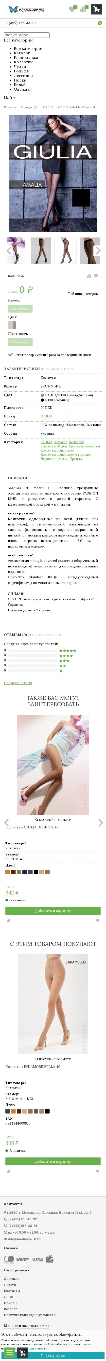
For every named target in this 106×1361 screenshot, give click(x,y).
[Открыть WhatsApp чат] (100, 23)
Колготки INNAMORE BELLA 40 (32, 1067)
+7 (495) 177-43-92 (20, 23)
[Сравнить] (89, 276)
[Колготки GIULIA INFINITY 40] (53, 765)
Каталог (60, 442)
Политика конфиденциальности (29, 1315)
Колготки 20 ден (54, 446)
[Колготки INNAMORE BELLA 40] (53, 1004)
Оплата (10, 1285)
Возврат (10, 1309)
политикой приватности (29, 1348)
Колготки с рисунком (57, 451)
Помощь (10, 1303)
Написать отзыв (18, 683)
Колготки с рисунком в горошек (66, 455)
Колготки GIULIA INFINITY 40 (32, 827)
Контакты (12, 1291)
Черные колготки (54, 459)
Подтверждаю (53, 1356)
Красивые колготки (84, 446)
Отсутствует (20, 308)
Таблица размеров (83, 294)
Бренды (76, 459)
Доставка (11, 1279)
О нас (8, 1297)
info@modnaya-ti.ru (24, 1239)
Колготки (76, 442)
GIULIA (46, 416)
